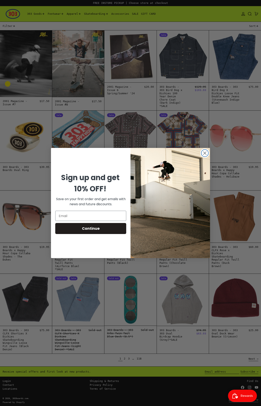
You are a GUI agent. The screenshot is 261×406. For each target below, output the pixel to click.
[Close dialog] (204, 153)
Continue (91, 228)
